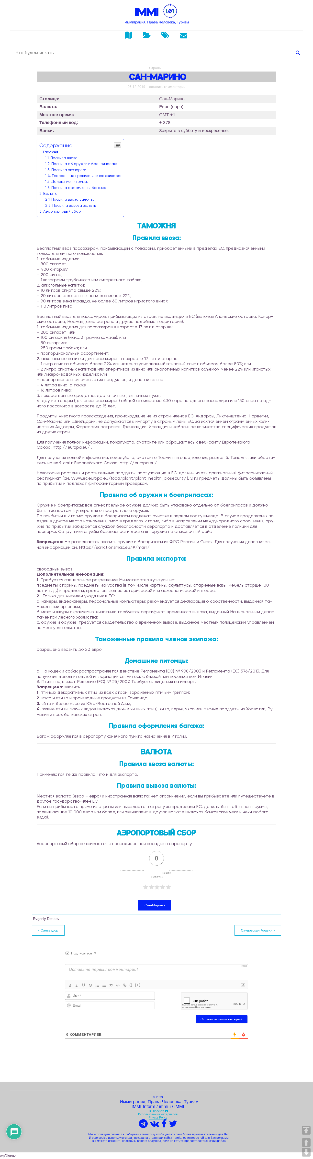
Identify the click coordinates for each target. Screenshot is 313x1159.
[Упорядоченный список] (97, 985)
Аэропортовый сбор (62, 211)
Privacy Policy (158, 1117)
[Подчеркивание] (83, 985)
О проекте (157, 1111)
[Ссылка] (124, 985)
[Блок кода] (117, 985)
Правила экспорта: (68, 170)
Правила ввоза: (64, 158)
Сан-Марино (155, 905)
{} (131, 985)
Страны (155, 68)
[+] (138, 985)
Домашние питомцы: (69, 181)
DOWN (306, 1152)
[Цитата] (111, 985)
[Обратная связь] (166, 1111)
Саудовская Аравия (256, 930)
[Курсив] (76, 985)
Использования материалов (158, 1114)
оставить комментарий (167, 87)
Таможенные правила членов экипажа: (86, 176)
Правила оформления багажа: (78, 188)
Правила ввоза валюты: (72, 199)
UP (306, 1142)
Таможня (50, 152)
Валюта (50, 193)
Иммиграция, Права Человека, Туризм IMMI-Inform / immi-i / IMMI (157, 1104)
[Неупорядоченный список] (104, 985)
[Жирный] (70, 985)
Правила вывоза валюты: (75, 205)
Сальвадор (49, 930)
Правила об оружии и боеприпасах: (84, 164)
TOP (306, 1130)
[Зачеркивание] (90, 985)
